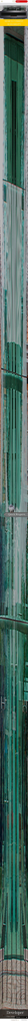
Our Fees (15, 6)
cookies (22, 1017)
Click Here (13, 14)
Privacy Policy (24, 6)
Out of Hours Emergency (6, 6)
